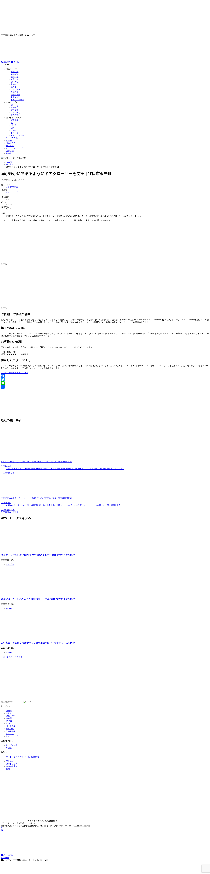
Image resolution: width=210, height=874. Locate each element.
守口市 (15, 187)
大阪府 (9, 187)
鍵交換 (9, 713)
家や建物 (14, 120)
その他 (14, 130)
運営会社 (10, 151)
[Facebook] (105, 376)
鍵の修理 (14, 74)
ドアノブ (14, 97)
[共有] (105, 387)
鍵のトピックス (12, 764)
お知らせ (10, 153)
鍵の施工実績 (12, 766)
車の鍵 (14, 87)
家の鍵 (14, 84)
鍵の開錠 (14, 72)
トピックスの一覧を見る (11, 657)
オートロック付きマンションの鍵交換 (22, 757)
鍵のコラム (11, 143)
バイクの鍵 (15, 89)
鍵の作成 (14, 82)
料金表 (9, 141)
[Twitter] (105, 379)
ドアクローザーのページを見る (14, 373)
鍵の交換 (14, 77)
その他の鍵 (15, 95)
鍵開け (9, 711)
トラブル (10, 565)
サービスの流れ (12, 138)
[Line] (105, 383)
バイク (14, 125)
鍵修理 (9, 718)
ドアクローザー (17, 100)
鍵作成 (9, 721)
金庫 (13, 128)
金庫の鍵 (14, 92)
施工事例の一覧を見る (10, 512)
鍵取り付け (15, 79)
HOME (9, 162)
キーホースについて (14, 148)
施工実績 (10, 146)
